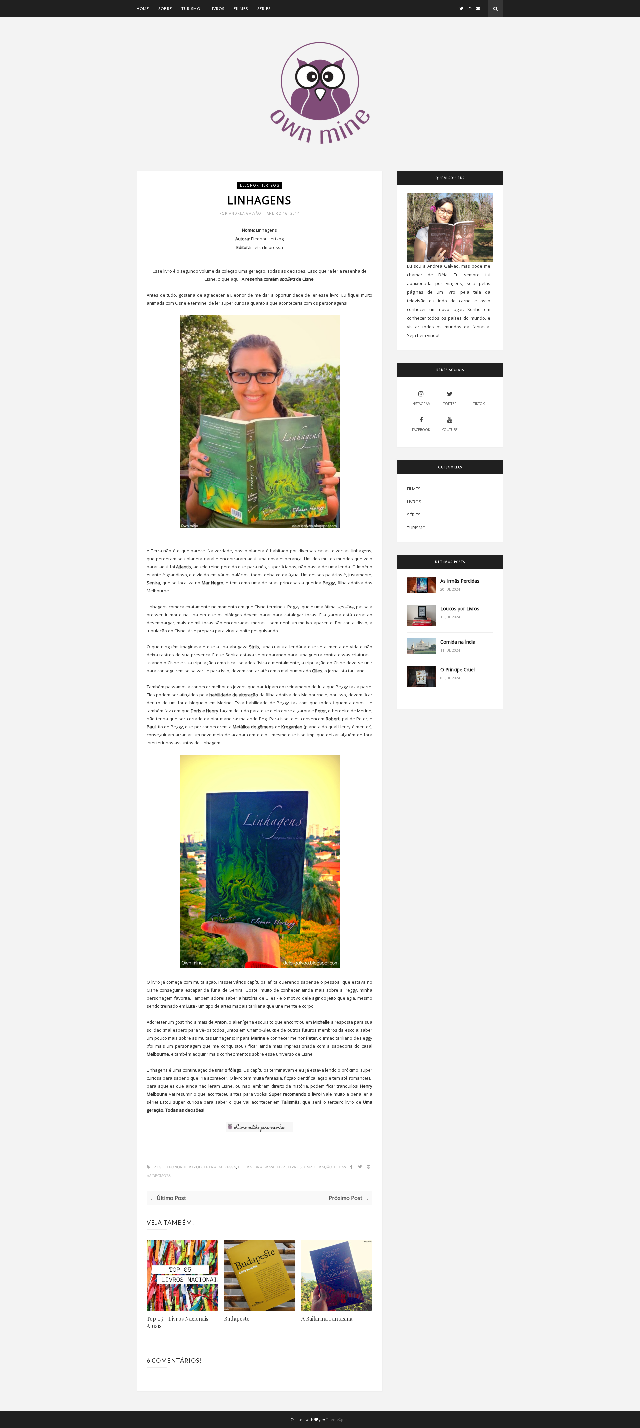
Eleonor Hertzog (259, 185)
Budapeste (236, 1318)
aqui (235, 279)
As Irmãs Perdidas (459, 581)
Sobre (165, 8)
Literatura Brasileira (262, 1167)
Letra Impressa (220, 1167)
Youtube (450, 429)
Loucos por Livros (459, 608)
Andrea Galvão (246, 213)
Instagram (421, 403)
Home (143, 8)
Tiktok (479, 403)
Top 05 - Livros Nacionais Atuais (177, 1322)
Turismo (190, 8)
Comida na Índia (457, 642)
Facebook (421, 429)
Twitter (450, 403)
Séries (264, 8)
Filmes (241, 8)
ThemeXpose (338, 1419)
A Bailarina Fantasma (326, 1318)
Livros (217, 8)
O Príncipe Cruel (457, 669)
